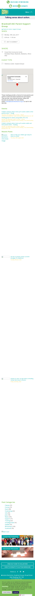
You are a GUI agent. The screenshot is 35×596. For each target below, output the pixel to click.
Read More (5, 586)
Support (7, 519)
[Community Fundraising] (17, 540)
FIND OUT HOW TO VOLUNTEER (17, 564)
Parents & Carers (7, 29)
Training (7, 521)
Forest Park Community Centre (13, 52)
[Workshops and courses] (17, 552)
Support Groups (17, 29)
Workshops (8, 526)
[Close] (26, 77)
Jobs (6, 515)
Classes (7, 505)
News (6, 517)
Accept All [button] (15, 592)
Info (6, 513)
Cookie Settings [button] (7, 592)
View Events (10, 80)
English (23, 595)
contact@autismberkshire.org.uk (14, 101)
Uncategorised (9, 522)
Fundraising (8, 511)
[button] (17, 84)
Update (7, 524)
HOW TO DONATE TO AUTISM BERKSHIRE (18, 567)
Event (6, 509)
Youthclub (8, 528)
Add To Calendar (11, 41)
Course (7, 507)
